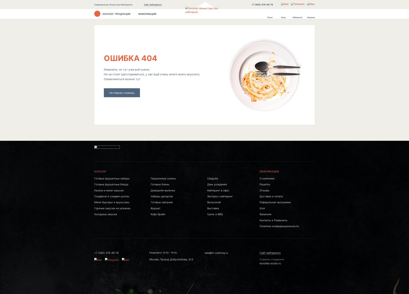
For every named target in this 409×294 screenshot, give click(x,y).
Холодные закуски (105, 214)
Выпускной (214, 202)
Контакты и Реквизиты (273, 220)
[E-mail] (285, 4)
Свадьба (212, 178)
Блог (262, 208)
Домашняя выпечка (163, 190)
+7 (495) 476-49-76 (262, 4)
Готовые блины (160, 184)
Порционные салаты (163, 178)
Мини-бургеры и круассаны (111, 202)
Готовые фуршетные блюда (111, 184)
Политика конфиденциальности (279, 226)
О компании (267, 178)
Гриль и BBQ (215, 214)
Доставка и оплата (271, 196)
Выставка (213, 208)
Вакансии (265, 214)
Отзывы (264, 190)
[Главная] (204, 14)
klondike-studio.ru (270, 263)
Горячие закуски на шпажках (112, 208)
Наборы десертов (162, 196)
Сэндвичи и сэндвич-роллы (111, 196)
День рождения (217, 184)
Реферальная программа (275, 202)
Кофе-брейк (158, 214)
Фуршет (155, 208)
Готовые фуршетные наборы (112, 178)
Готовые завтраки (162, 202)
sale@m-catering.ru (216, 252)
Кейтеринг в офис (218, 190)
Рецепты (265, 184)
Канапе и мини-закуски (109, 190)
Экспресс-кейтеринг (220, 196)
